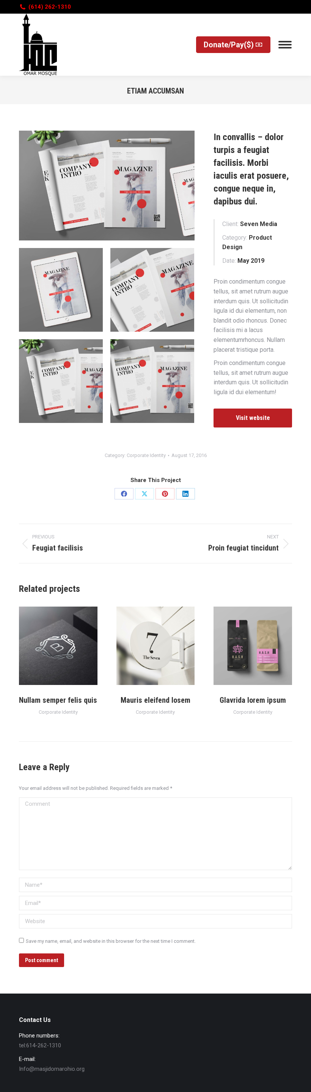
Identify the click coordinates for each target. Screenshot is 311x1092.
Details (68, 646)
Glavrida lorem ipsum (253, 700)
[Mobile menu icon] (285, 44)
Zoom (47, 646)
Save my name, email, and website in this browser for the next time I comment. (111, 941)
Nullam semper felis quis (58, 700)
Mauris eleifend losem (155, 700)
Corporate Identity (146, 455)
